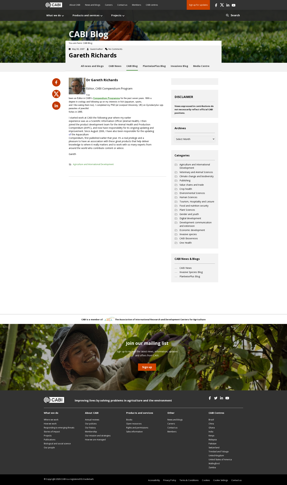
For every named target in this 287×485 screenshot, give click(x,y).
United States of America (220, 459)
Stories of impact (52, 431)
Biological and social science (57, 443)
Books (129, 419)
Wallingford (214, 463)
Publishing (185, 180)
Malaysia (213, 439)
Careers (108, 4)
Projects (47, 435)
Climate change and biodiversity (197, 176)
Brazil (211, 419)
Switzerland (214, 447)
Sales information (134, 431)
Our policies (90, 423)
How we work (50, 423)
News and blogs (92, 4)
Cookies (206, 480)
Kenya (211, 435)
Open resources (134, 423)
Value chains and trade (192, 184)
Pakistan (212, 443)
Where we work (51, 419)
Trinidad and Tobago (219, 451)
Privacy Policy (169, 480)
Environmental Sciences (192, 193)
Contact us (122, 4)
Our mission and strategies (97, 435)
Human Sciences (188, 197)
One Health (186, 242)
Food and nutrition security (194, 205)
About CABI (74, 4)
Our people (49, 447)
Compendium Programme (106, 98)
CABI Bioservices (189, 238)
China (211, 423)
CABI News (186, 267)
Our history (90, 427)
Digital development (190, 218)
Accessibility (154, 480)
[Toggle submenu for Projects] (123, 16)
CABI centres (152, 4)
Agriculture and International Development (93, 164)
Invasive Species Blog (191, 272)
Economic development (192, 230)
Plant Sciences (187, 209)
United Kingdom (216, 455)
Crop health (186, 188)
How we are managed (95, 439)
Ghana (212, 427)
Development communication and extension (196, 224)
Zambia (212, 467)
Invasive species (188, 234)
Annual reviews (92, 419)
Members (136, 4)
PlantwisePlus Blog (190, 276)
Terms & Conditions (189, 480)
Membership (91, 431)
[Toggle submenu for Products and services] (101, 16)
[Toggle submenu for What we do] (63, 16)
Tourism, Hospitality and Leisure (197, 201)
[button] (216, 5)
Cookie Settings (220, 480)
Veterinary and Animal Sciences (196, 172)
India (211, 431)
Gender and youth (189, 214)
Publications (49, 439)
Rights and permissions (137, 427)
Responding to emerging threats (59, 427)
